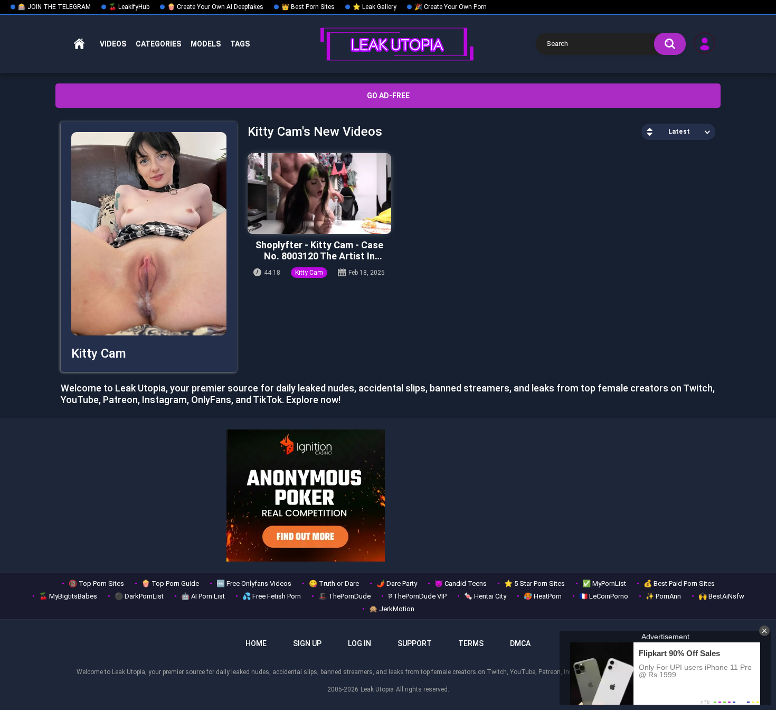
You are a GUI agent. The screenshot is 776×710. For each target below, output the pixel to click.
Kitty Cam (309, 272)
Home (79, 44)
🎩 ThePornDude (344, 596)
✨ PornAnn (663, 596)
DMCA (520, 643)
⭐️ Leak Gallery (374, 7)
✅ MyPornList (604, 583)
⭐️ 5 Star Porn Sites (534, 583)
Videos (113, 44)
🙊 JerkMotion (391, 609)
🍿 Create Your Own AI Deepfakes (215, 7)
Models (206, 44)
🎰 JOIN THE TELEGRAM (54, 7)
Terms (471, 643)
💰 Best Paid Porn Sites (679, 583)
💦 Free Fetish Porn (271, 596)
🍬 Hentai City (485, 596)
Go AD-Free (388, 95)
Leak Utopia (377, 689)
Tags (240, 44)
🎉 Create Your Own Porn (450, 7)
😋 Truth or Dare (334, 583)
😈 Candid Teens (460, 583)
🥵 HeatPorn (543, 596)
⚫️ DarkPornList (139, 596)
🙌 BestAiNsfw (721, 596)
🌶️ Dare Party (396, 583)
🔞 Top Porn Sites (96, 583)
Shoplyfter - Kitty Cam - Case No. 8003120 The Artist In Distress (319, 250)
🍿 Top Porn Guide (170, 583)
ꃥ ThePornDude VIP (417, 596)
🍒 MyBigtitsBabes (68, 596)
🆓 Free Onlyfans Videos (253, 583)
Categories (158, 44)
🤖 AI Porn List (203, 596)
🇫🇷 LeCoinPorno (603, 596)
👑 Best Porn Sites (308, 7)
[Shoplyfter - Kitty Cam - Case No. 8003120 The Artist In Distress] (319, 193)
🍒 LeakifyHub (129, 7)
